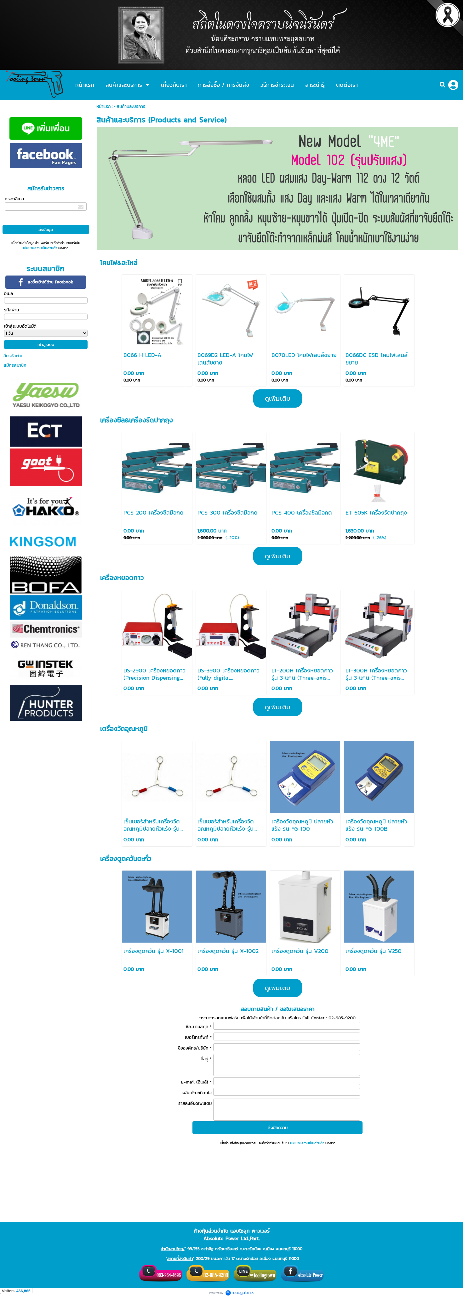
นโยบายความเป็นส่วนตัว (40, 247)
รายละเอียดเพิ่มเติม (195, 1103)
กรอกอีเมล (14, 199)
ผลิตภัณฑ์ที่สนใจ (197, 1092)
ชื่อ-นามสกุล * (199, 1026)
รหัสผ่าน (11, 310)
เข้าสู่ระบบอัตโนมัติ (20, 326)
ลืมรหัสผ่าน (13, 356)
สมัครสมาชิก (14, 365)
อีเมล (8, 293)
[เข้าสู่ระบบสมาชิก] (453, 85)
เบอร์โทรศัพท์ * (198, 1037)
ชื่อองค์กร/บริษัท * (195, 1048)
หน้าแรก (103, 106)
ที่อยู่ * (206, 1059)
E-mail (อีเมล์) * (196, 1082)
